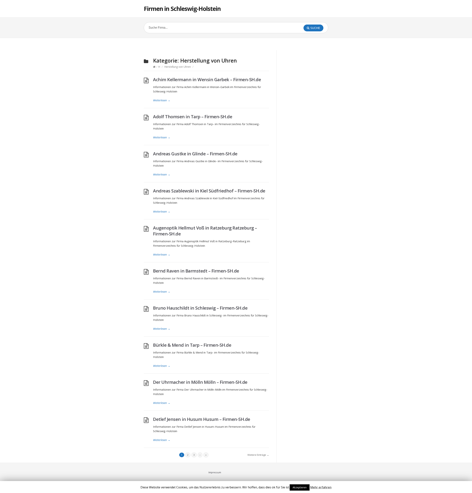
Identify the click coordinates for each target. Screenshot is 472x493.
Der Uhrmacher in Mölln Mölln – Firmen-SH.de (200, 382)
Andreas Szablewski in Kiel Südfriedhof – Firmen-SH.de (209, 191)
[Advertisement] (236, 43)
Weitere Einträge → (258, 454)
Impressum (215, 472)
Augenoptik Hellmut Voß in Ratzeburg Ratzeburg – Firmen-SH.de (205, 231)
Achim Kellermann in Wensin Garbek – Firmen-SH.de (207, 79)
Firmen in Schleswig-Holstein (182, 9)
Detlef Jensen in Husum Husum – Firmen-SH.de (201, 419)
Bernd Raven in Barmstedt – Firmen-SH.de (196, 271)
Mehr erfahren (321, 487)
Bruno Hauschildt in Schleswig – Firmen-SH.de (200, 308)
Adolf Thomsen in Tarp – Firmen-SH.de (192, 116)
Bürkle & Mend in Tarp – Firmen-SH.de (192, 345)
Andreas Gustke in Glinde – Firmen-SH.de (195, 154)
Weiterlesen (161, 100)
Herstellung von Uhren (177, 66)
